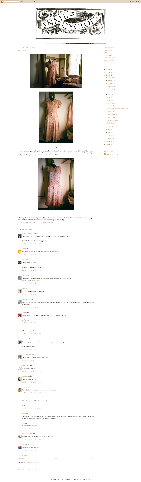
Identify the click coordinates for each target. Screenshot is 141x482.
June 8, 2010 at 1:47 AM (31, 439)
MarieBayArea (26, 299)
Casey (24, 413)
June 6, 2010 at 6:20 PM (31, 382)
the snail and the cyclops (111, 154)
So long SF (110, 97)
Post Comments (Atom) (32, 463)
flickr (105, 53)
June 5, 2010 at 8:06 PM (31, 307)
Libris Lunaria (108, 55)
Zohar (24, 249)
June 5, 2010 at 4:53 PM (31, 294)
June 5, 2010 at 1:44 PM (31, 254)
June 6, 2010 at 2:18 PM (31, 349)
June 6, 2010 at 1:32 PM (31, 334)
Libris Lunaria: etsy (109, 58)
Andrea (24, 387)
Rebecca (24, 339)
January (110, 138)
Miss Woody (26, 365)
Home (56, 459)
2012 (107, 69)
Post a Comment (22, 455)
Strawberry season (112, 120)
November (111, 80)
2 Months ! (110, 100)
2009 (107, 142)
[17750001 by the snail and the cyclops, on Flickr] (56, 143)
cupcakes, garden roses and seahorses (117, 109)
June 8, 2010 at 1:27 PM (31, 450)
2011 (107, 72)
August (110, 89)
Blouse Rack (111, 103)
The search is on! (112, 114)
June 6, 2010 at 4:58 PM (31, 371)
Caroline (24, 288)
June (109, 95)
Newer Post (21, 459)
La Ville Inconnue (36, 280)
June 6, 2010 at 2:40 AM (31, 323)
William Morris (111, 111)
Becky (24, 444)
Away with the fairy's (28, 233)
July (109, 92)
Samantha (25, 376)
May (109, 127)
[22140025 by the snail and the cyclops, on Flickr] (56, 88)
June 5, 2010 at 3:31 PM (31, 270)
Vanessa (24, 312)
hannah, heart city (27, 433)
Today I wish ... (111, 123)
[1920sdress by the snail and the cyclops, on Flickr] (56, 210)
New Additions (111, 106)
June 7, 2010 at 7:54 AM (31, 428)
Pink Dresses (23, 50)
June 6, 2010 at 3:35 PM (31, 360)
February (110, 135)
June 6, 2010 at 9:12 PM (31, 393)
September (111, 86)
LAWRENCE (108, 50)
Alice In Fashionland (28, 354)
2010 (107, 75)
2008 (107, 144)
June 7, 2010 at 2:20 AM (31, 408)
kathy (24, 259)
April (109, 129)
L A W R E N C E (109, 152)
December (111, 77)
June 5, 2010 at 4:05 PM (31, 283)
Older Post (91, 459)
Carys (24, 275)
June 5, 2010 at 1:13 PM (31, 244)
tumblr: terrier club (109, 60)
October (110, 83)
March (110, 132)
